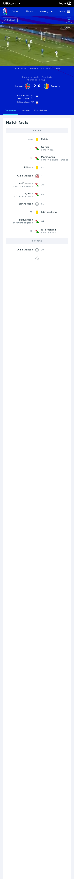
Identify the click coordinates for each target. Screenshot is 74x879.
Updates (25, 111)
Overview (10, 111)
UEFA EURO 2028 (5, 11)
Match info (40, 111)
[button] (46, 11)
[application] (37, 45)
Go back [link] (11, 20)
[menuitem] (16, 11)
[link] (16, 11)
